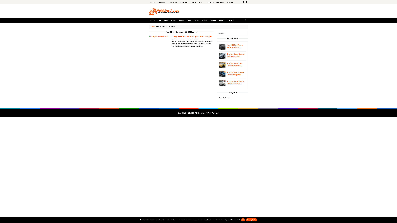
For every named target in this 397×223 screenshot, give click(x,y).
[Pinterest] (243, 2)
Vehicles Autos (200, 113)
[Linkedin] (246, 2)
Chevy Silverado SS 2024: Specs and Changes (192, 36)
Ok (243, 220)
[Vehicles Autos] (164, 11)
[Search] (245, 20)
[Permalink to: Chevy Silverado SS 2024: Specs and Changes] (158, 36)
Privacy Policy (251, 220)
